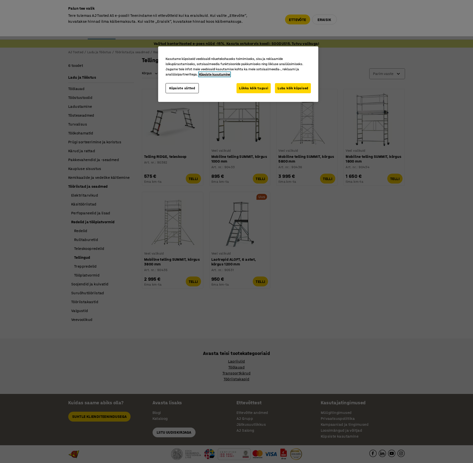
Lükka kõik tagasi (253, 88)
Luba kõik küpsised (293, 88)
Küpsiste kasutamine (214, 74)
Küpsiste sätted (182, 88)
